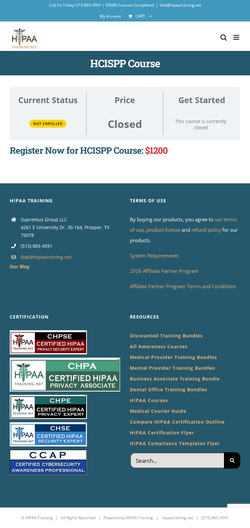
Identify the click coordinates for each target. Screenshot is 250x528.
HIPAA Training (39, 517)
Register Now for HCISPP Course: (76, 150)
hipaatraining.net (177, 517)
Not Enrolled (47, 123)
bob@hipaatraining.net (180, 5)
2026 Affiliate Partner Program (164, 271)
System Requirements (154, 255)
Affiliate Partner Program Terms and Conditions (183, 286)
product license (164, 229)
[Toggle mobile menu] (236, 37)
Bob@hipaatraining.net (46, 257)
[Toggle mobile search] (223, 37)
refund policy (206, 229)
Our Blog (19, 266)
